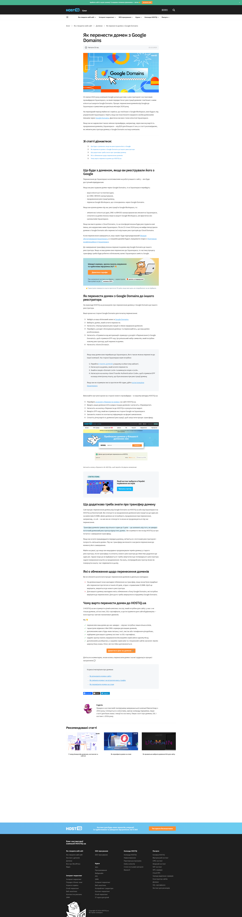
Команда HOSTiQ (151, 17)
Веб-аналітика (71, 891)
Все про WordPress (73, 864)
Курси (137, 17)
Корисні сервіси (72, 885)
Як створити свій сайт (86, 17)
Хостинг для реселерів (161, 888)
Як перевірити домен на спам (102, 684)
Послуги (165, 17)
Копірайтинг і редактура (104, 888)
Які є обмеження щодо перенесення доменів (107, 155)
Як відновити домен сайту (100, 676)
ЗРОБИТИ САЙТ (147, 2)
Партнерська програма (132, 861)
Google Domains (102, 118)
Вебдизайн (99, 873)
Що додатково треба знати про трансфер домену (108, 152)
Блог (84, 10)
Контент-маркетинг (102, 891)
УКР (165, 10)
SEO (96, 867)
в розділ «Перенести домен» (108, 402)
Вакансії (127, 870)
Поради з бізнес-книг (74, 882)
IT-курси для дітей (102, 897)
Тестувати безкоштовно (162, 828)
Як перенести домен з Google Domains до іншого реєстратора (113, 149)
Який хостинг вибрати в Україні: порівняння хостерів (131, 482)
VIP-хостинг (157, 867)
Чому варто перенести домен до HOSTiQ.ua (106, 158)
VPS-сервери (157, 870)
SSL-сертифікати (159, 885)
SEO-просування (125, 17)
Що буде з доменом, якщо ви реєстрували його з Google (111, 146)
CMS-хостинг (158, 861)
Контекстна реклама (74, 894)
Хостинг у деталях (73, 858)
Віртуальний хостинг (160, 858)
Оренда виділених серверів (163, 876)
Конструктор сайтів (160, 879)
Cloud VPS (156, 873)
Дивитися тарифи (100, 272)
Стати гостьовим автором (133, 867)
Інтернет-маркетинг (106, 17)
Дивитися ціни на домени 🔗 (121, 650)
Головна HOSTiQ (159, 855)
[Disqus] (121, 788)
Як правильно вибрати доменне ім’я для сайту (159, 754)
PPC (96, 876)
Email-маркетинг (72, 888)
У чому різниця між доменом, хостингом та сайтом (83, 755)
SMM (68, 897)
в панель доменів (105, 364)
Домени (99, 26)
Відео (68, 867)
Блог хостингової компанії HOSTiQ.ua (76, 842)
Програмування (101, 870)
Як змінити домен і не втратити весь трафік (108, 680)
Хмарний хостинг (159, 864)
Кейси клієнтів (129, 864)
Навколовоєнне (130, 858)
